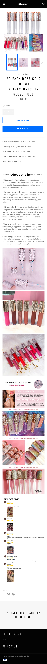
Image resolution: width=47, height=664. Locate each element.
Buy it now (23, 129)
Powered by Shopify (22, 656)
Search (5, 639)
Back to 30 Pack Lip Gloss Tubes (25, 615)
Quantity (6, 106)
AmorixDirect (12, 656)
